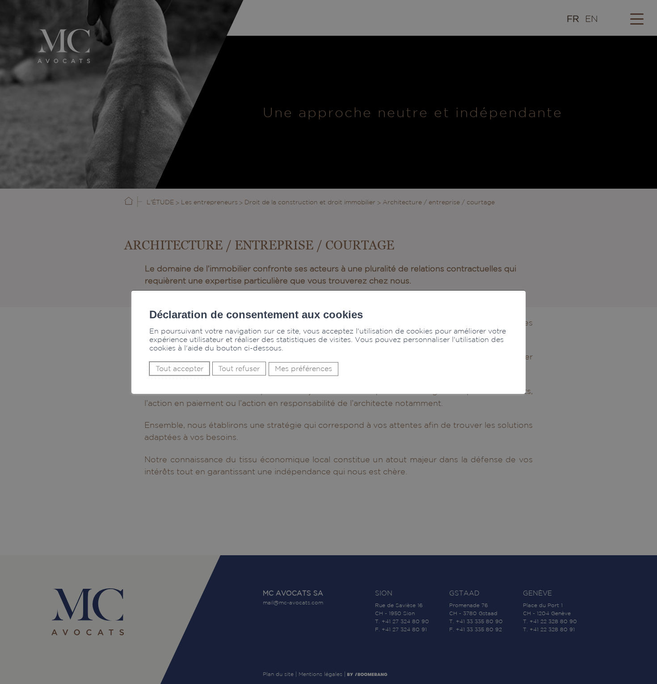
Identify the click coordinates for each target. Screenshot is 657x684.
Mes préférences (303, 369)
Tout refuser (239, 368)
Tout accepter (179, 368)
